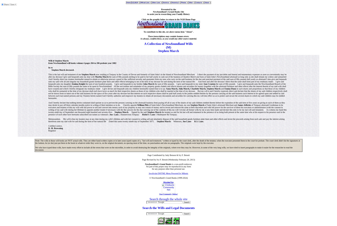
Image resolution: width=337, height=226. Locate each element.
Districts (166, 3)
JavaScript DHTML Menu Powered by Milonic (168, 173)
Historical (175, 3)
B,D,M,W (135, 3)
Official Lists (145, 3)
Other (191, 3)
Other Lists (156, 3)
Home (128, 3)
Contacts (199, 3)
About (207, 3)
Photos (184, 3)
